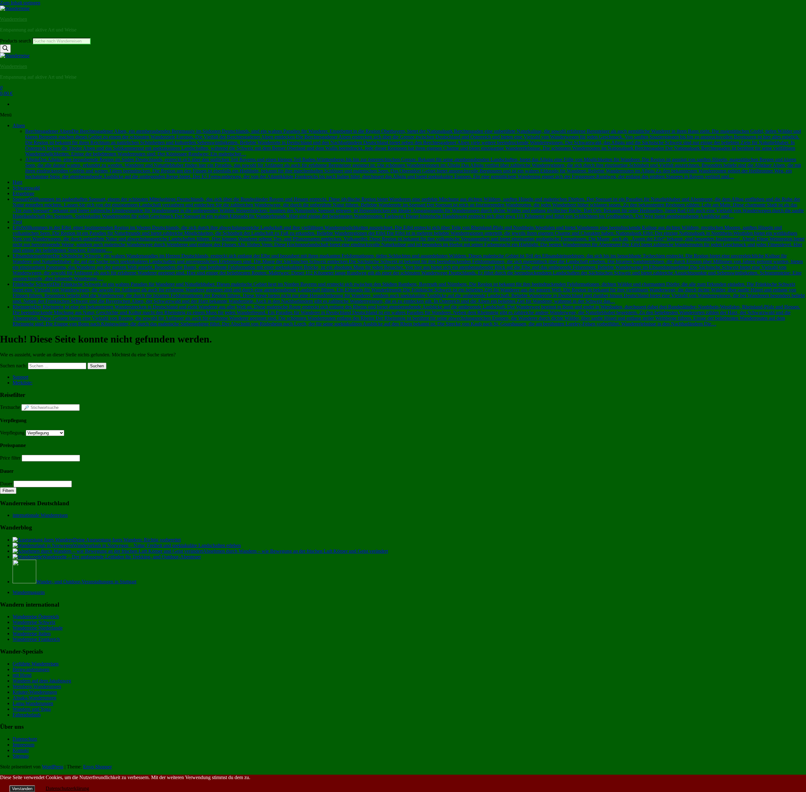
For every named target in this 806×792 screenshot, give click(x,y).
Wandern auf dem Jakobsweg (42, 680)
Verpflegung (12, 432)
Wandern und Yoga (32, 709)
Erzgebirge (23, 193)
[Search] (5, 48)
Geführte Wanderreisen (36, 663)
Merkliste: (22, 382)
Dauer (6, 483)
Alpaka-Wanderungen (34, 697)
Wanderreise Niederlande (38, 628)
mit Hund (22, 675)
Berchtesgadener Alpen (413, 142)
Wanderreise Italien (32, 633)
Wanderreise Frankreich (36, 639)
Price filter (10, 458)
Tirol (17, 221)
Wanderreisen (13, 19)
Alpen (19, 125)
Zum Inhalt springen (20, 2)
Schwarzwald (26, 187)
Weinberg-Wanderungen (37, 686)
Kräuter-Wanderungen (35, 692)
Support (20, 377)
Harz (17, 182)
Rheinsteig (406, 315)
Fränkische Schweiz (409, 292)
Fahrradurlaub (27, 714)
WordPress (52, 766)
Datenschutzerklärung (67, 788)
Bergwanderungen (31, 669)
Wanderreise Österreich (36, 616)
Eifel (408, 239)
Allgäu (413, 168)
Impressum (23, 744)
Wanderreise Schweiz (34, 622)
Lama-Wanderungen (33, 703)
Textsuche (10, 407)
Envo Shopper (97, 766)
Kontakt (21, 750)
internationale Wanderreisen (40, 515)
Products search (16, 40)
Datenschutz (25, 739)
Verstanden (22, 788)
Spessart (408, 207)
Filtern (8, 490)
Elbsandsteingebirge (408, 267)
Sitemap (21, 756)
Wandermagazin (29, 592)
